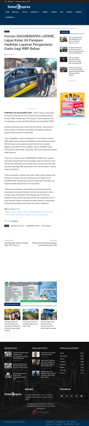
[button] (82, 22)
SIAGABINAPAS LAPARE (32, 226)
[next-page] (9, 335)
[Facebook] (6, 230)
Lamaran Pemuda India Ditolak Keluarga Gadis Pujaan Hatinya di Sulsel (20, 365)
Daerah (11, 28)
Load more (71, 80)
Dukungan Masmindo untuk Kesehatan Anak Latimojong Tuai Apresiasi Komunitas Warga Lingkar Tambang (12, 326)
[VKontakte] (81, 396)
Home (6, 28)
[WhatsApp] (16, 230)
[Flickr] (71, 396)
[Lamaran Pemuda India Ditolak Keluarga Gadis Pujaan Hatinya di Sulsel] (8, 365)
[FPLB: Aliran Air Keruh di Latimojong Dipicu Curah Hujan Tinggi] (31, 314)
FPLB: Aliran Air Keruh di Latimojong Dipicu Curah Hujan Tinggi (30, 324)
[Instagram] (76, 396)
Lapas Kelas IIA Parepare (17, 226)
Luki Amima (14, 221)
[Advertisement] (30, 266)
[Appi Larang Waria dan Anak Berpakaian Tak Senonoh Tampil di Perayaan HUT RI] (63, 39)
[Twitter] (11, 230)
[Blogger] (62, 396)
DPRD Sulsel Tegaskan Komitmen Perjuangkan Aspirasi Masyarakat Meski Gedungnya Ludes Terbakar (76, 71)
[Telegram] (21, 230)
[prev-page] (5, 335)
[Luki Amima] (5, 221)
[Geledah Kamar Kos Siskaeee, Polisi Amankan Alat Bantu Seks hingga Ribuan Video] (36, 373)
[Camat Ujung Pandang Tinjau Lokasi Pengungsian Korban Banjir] (8, 375)
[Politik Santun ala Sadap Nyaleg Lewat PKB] (36, 354)
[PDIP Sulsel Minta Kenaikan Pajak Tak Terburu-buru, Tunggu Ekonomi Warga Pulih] (63, 59)
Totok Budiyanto (46, 226)
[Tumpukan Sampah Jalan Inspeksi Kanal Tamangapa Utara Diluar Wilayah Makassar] (8, 354)
